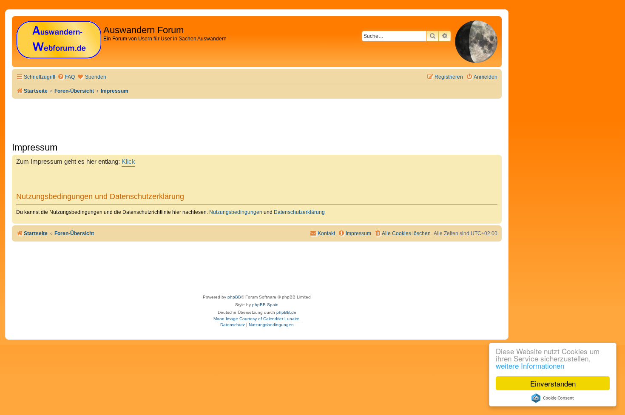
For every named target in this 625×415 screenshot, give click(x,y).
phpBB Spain (265, 304)
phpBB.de (286, 312)
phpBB (234, 297)
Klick (128, 161)
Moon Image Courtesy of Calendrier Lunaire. (257, 318)
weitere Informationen (530, 365)
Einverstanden (553, 383)
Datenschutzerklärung (299, 212)
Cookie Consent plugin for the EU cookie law (552, 398)
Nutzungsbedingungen (235, 212)
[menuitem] (66, 77)
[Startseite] (58, 40)
